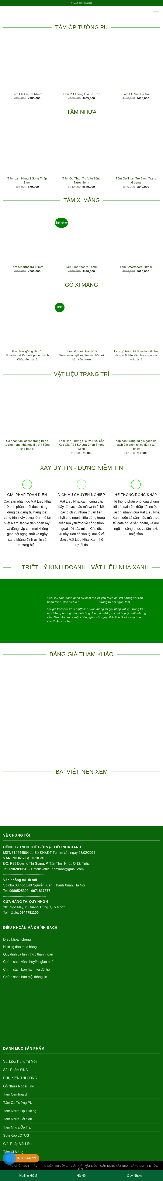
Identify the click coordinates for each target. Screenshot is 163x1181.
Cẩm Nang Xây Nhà (114, 1165)
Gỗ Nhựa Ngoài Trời (18, 1086)
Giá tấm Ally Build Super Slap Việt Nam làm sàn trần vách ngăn (27, 712)
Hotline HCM (28, 1175)
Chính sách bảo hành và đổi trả (26, 969)
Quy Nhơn (134, 1175)
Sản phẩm (30, 1165)
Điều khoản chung (17, 939)
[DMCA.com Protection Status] (35, 1020)
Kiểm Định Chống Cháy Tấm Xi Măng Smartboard (81, 804)
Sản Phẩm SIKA (15, 1070)
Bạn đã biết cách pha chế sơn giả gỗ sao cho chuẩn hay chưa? (27, 804)
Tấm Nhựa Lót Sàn (17, 1119)
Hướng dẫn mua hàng (20, 947)
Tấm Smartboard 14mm (81, 267)
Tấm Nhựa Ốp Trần (17, 1127)
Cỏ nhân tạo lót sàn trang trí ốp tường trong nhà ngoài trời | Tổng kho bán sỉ (27, 444)
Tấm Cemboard (15, 1094)
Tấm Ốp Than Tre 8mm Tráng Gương (136, 180)
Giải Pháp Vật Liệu (17, 1144)
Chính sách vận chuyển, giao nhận (29, 962)
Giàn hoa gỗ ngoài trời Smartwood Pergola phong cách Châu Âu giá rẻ (27, 355)
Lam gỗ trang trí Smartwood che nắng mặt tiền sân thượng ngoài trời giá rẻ (136, 355)
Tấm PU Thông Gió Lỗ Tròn (81, 94)
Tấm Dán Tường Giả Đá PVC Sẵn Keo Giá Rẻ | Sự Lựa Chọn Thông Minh (81, 444)
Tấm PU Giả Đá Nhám (27, 94)
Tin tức (152, 1165)
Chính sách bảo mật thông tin (25, 977)
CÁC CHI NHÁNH (81, 2)
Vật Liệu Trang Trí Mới (20, 1061)
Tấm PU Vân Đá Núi (135, 94)
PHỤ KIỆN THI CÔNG (20, 1078)
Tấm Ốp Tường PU (17, 1102)
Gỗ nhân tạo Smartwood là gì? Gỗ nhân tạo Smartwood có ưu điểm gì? (136, 802)
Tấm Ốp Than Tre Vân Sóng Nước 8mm (81, 180)
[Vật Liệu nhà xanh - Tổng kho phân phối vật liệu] (81, 14)
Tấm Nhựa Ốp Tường (19, 1111)
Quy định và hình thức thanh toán (28, 954)
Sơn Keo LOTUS (16, 1135)
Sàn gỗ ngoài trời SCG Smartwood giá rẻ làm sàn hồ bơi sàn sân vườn (81, 355)
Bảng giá (137, 1165)
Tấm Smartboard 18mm (27, 267)
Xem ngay (27, 748)
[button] (5, 14)
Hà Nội (81, 1175)
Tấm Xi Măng (13, 1152)
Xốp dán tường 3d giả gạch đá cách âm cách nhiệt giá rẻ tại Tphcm (135, 444)
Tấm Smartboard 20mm (136, 267)
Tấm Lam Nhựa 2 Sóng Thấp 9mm (27, 180)
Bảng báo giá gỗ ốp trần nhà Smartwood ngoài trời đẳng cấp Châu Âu (135, 712)
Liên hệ (82, 1169)
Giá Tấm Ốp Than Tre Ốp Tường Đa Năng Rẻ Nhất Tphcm (82, 712)
